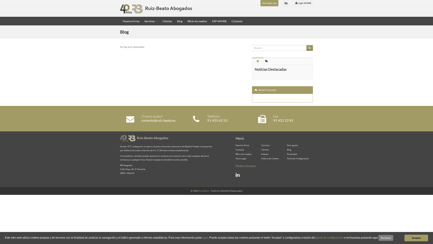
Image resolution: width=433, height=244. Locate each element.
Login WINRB (304, 3)
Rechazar (386, 238)
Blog (179, 21)
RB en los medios (197, 21)
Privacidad (292, 154)
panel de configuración (329, 237)
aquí (205, 237)
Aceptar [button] (416, 238)
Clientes (167, 21)
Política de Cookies (270, 158)
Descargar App (269, 3)
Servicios (149, 21)
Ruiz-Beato (203, 190)
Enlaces (265, 154)
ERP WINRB (219, 21)
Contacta (237, 21)
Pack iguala (292, 145)
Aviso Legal (241, 158)
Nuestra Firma (131, 21)
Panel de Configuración (298, 158)
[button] (394, 238)
